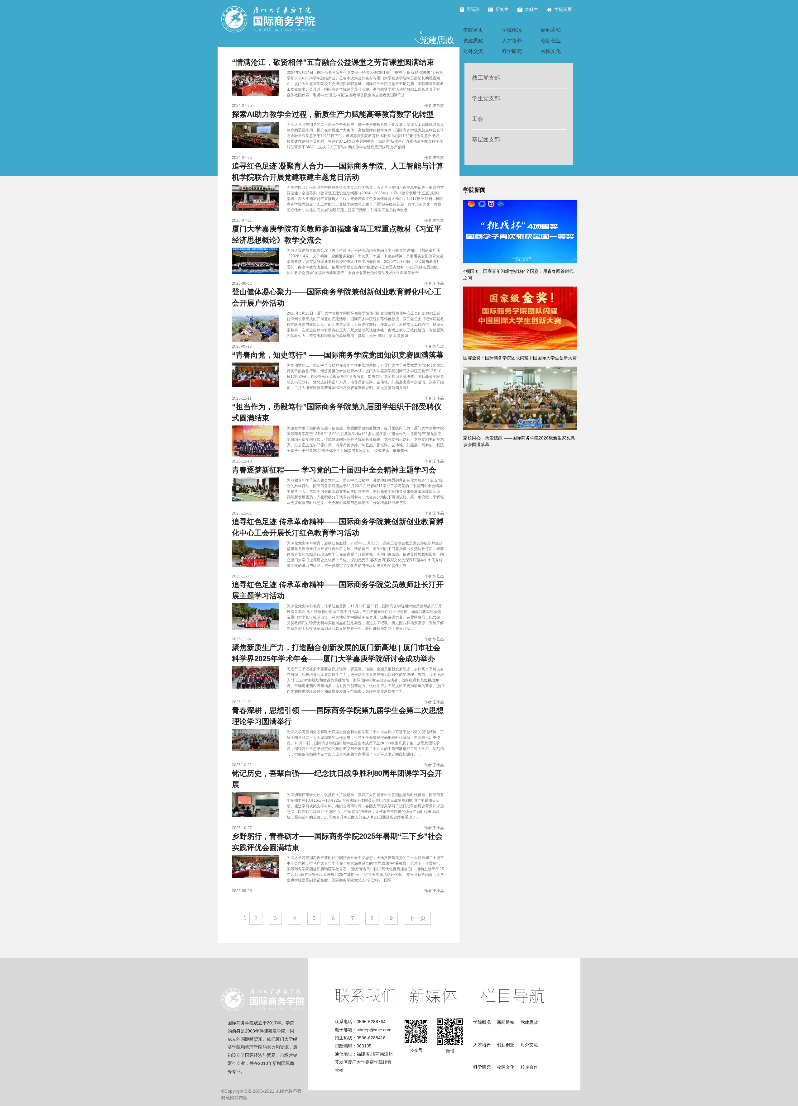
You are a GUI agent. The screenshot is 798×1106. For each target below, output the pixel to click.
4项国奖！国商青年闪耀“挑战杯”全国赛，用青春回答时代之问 (518, 274)
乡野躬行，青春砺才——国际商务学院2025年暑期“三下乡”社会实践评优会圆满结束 (337, 842)
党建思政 (473, 40)
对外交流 (473, 51)
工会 (477, 119)
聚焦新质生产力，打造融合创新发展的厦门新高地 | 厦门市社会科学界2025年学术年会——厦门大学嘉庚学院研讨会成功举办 (336, 653)
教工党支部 (486, 78)
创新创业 (551, 40)
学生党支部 (486, 98)
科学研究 (512, 51)
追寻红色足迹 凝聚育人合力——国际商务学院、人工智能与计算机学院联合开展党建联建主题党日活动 (338, 171)
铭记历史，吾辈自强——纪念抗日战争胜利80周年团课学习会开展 (337, 779)
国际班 (472, 9)
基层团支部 (486, 139)
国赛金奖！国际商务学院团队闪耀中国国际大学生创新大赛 (520, 357)
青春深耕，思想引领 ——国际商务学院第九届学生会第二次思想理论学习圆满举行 (338, 716)
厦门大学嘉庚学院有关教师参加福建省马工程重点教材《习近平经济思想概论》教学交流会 (336, 234)
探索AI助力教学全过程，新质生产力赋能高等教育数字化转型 (333, 114)
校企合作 (529, 1067)
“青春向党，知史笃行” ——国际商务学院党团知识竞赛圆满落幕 (338, 355)
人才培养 (512, 40)
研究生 (502, 9)
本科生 (531, 9)
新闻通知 (551, 30)
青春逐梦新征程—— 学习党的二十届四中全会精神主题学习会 (334, 470)
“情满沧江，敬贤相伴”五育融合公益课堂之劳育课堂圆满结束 (333, 62)
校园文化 (551, 51)
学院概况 (512, 30)
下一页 (417, 918)
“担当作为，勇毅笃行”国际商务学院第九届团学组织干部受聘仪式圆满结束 (336, 412)
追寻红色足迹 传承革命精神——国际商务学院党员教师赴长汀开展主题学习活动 (338, 590)
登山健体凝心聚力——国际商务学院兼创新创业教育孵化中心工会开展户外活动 (336, 297)
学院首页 (473, 30)
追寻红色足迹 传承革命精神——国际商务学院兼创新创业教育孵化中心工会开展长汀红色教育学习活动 (338, 527)
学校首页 (563, 9)
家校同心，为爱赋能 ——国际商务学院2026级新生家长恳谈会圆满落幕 (519, 441)
